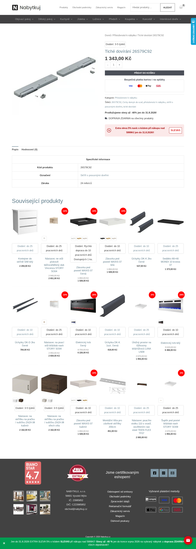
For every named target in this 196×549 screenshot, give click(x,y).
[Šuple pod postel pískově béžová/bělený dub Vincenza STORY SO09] (160, 400)
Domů (108, 35)
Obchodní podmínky (120, 496)
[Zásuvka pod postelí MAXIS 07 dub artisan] (79, 238)
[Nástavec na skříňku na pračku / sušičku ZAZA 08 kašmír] (44, 400)
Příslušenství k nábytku (124, 35)
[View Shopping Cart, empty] (181, 7)
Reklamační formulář (120, 506)
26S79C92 (116, 102)
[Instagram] (164, 473)
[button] (32, 19)
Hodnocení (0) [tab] (29, 149)
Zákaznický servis (120, 511)
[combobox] (145, 7)
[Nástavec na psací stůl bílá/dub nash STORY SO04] (44, 238)
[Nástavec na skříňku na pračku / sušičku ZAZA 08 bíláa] (15, 400)
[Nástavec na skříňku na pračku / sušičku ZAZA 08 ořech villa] (21, 400)
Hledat (167, 7)
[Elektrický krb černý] (160, 322)
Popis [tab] (15, 149)
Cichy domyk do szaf (132, 102)
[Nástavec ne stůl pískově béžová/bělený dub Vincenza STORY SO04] (44, 322)
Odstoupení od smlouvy (120, 491)
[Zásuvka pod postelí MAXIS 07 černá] (102, 238)
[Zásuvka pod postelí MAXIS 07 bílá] (73, 238)
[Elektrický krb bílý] (73, 322)
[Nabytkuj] (155, 473)
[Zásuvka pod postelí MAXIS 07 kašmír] (85, 238)
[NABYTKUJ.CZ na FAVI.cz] (78, 473)
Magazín (120, 516)
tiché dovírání (129, 106)
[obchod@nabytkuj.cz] (172, 473)
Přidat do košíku (144, 73)
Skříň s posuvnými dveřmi (94, 175)
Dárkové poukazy (120, 521)
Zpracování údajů (120, 501)
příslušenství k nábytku (154, 102)
